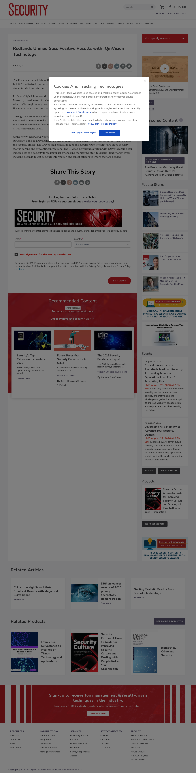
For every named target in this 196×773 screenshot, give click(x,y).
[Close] (144, 81)
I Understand (109, 132)
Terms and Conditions (77, 112)
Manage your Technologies (84, 132)
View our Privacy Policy (102, 124)
